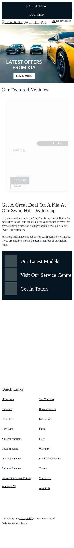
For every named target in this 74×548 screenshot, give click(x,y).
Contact (35, 240)
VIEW (17, 185)
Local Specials (10, 448)
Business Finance (11, 468)
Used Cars (7, 428)
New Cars (7, 409)
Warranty (44, 448)
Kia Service (45, 419)
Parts (42, 428)
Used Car (49, 218)
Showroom (8, 399)
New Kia (37, 218)
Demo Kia (64, 218)
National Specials (11, 438)
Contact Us (45, 478)
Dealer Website (8, 523)
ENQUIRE (20, 180)
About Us (44, 488)
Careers (43, 468)
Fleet (42, 438)
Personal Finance (11, 458)
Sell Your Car (46, 399)
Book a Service (47, 409)
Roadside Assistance (50, 458)
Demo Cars (8, 419)
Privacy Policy (26, 518)
